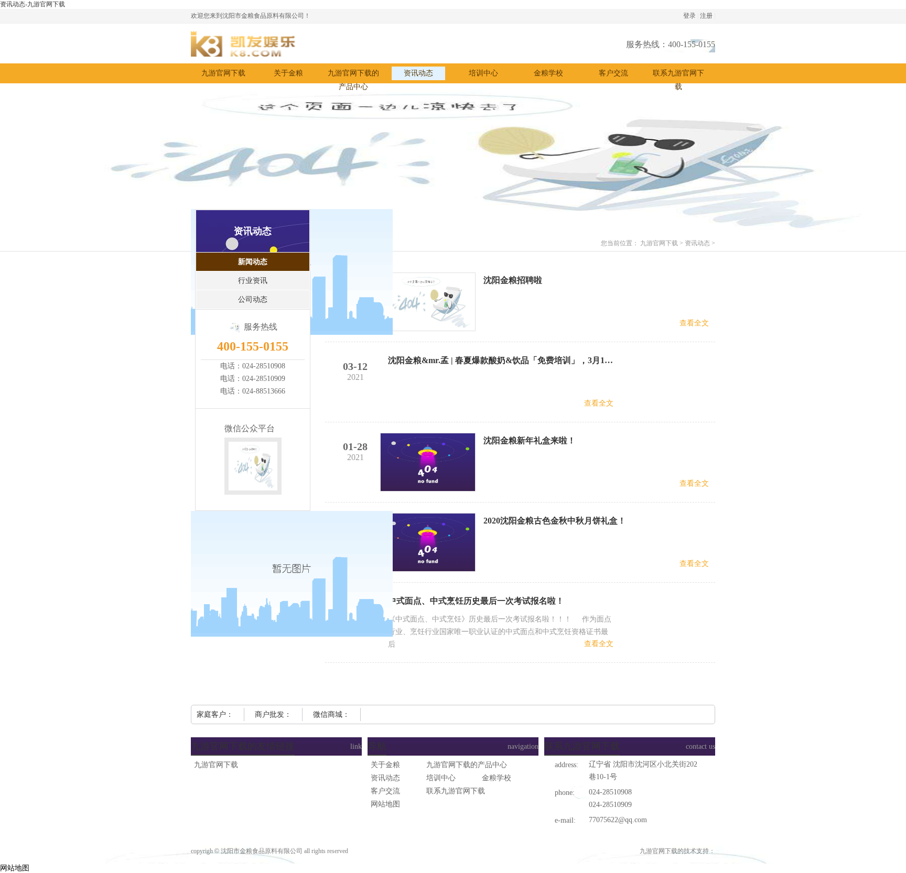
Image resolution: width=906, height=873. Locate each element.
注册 (706, 15)
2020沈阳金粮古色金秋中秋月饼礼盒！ (554, 520)
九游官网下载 (223, 73)
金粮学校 (496, 778)
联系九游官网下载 (455, 791)
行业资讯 (252, 281)
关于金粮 (385, 765)
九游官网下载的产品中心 (466, 765)
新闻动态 (252, 262)
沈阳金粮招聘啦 (512, 280)
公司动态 (252, 299)
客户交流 (385, 791)
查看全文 (694, 323)
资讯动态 (697, 243)
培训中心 (441, 778)
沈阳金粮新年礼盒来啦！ (529, 440)
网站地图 (385, 804)
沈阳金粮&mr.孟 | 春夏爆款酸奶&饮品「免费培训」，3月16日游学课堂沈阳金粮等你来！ (500, 360)
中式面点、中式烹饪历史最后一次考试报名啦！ (476, 600)
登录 (689, 15)
